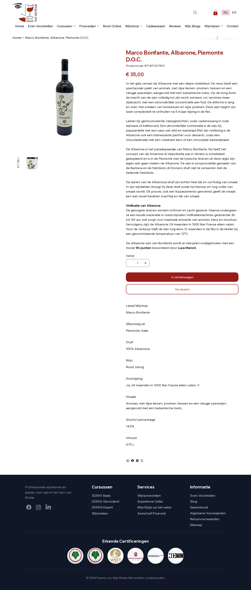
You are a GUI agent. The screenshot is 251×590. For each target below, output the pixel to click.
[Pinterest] (137, 461)
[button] (215, 12)
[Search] (195, 12)
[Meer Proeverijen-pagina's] (98, 26)
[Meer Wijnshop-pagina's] (141, 26)
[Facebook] (133, 461)
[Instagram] (38, 507)
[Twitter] (142, 461)
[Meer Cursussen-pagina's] (74, 26)
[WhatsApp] (128, 461)
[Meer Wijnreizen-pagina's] (222, 26)
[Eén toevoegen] (145, 263)
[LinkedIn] (48, 507)
